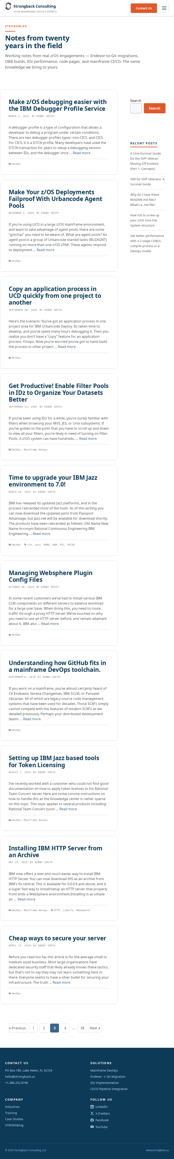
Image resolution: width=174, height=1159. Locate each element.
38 (83, 1029)
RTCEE (71, 544)
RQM (55, 544)
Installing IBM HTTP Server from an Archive (55, 851)
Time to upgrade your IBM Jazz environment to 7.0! (53, 480)
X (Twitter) (102, 1113)
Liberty (68, 910)
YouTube (101, 1127)
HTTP (57, 910)
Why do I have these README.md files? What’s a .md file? (144, 200)
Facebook (102, 1120)
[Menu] (164, 8)
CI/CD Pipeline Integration (109, 1089)
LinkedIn (101, 1107)
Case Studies (14, 1119)
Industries (12, 1107)
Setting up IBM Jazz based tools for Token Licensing (54, 761)
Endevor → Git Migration (107, 1077)
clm (29, 544)
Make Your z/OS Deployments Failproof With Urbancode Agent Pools (55, 199)
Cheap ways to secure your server (57, 938)
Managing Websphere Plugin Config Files (51, 576)
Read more (81, 153)
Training (11, 1113)
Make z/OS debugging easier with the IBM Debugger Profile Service (58, 105)
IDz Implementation (104, 1083)
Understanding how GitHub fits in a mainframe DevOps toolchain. (57, 666)
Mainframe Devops (36, 449)
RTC (62, 544)
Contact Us (144, 8)
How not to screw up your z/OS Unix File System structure (144, 220)
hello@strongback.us (20, 1077)
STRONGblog (14, 1125)
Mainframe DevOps (104, 1070)
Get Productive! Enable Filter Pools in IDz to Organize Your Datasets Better (59, 392)
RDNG (47, 544)
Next (95, 1028)
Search (135, 100)
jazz (38, 544)
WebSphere (83, 910)
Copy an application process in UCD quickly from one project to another (55, 295)
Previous (17, 1028)
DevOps (16, 164)
